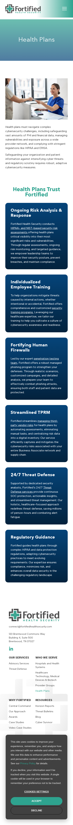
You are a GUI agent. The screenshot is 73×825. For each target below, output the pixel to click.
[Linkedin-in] (11, 649)
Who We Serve (46, 657)
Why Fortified (20, 700)
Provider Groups (45, 685)
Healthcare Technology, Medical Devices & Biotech (47, 676)
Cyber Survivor (43, 722)
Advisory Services (19, 663)
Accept (37, 801)
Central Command (20, 706)
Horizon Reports (44, 706)
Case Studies (16, 722)
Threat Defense (18, 668)
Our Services (19, 657)
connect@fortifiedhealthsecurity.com (30, 626)
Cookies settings (36, 791)
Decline (36, 810)
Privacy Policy (28, 763)
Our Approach (17, 711)
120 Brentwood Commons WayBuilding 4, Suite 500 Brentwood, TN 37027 (27, 637)
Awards (13, 716)
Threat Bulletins (44, 711)
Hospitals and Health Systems (47, 665)
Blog (38, 716)
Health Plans (42, 690)
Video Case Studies (20, 727)
